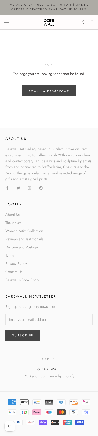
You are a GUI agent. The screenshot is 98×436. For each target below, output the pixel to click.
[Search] (84, 22)
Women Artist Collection (24, 230)
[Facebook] (7, 188)
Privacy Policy (16, 263)
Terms (9, 255)
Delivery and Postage (21, 247)
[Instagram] (29, 188)
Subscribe (23, 335)
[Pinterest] (41, 188)
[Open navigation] (6, 22)
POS (27, 376)
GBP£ (47, 359)
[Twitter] (18, 188)
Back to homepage (49, 90)
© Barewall (49, 369)
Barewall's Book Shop (22, 280)
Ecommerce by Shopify (56, 376)
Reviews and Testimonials (24, 239)
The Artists (13, 222)
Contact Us (13, 271)
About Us (12, 214)
